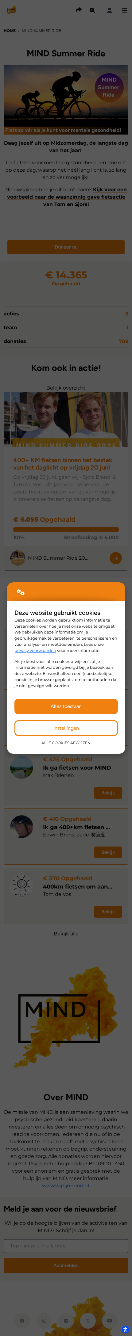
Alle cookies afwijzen (66, 743)
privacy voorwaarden (35, 650)
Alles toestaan (66, 706)
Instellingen (66, 728)
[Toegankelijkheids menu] (125, 1329)
